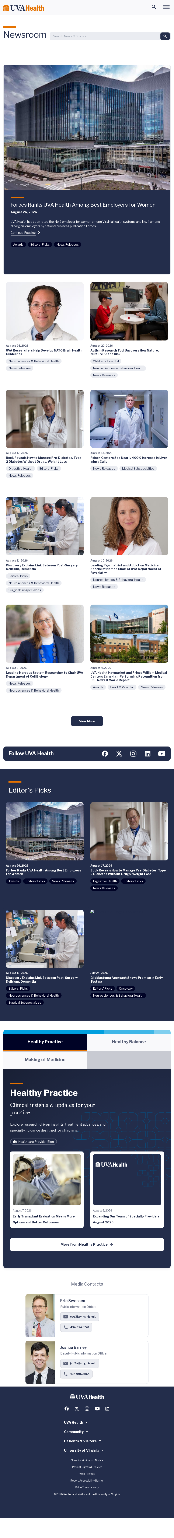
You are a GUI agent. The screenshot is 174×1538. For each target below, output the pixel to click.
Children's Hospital (106, 361)
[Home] (23, 8)
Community (74, 1432)
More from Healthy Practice (84, 1244)
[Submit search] (165, 36)
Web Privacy (87, 1473)
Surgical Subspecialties (24, 590)
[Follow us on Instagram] (133, 753)
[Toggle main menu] (166, 7)
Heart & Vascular (122, 687)
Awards (18, 244)
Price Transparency (87, 1487)
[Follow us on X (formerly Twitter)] (119, 753)
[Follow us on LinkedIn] (147, 753)
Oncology (126, 988)
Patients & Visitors (80, 1441)
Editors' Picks (40, 244)
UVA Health (73, 1422)
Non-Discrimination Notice (87, 1460)
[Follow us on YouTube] (162, 753)
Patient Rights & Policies (87, 1467)
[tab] (45, 1042)
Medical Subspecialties (138, 468)
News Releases (67, 244)
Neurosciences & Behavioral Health (33, 361)
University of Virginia (81, 1450)
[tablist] (87, 1051)
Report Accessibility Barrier (87, 1480)
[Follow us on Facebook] (105, 753)
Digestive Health (20, 468)
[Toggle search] (154, 7)
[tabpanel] (87, 1168)
